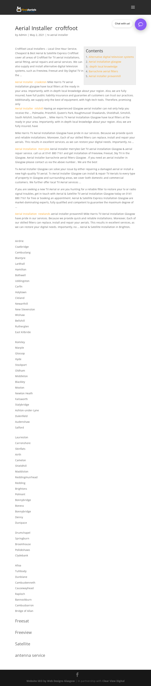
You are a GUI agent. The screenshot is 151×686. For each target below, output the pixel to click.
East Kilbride (23, 332)
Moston (19, 387)
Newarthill (21, 303)
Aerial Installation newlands (32, 214)
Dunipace (21, 522)
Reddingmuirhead (26, 477)
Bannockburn (23, 599)
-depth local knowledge (103, 66)
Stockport (21, 365)
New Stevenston (25, 309)
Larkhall (20, 263)
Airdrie (19, 241)
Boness (19, 505)
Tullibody (21, 571)
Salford (19, 427)
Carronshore (23, 443)
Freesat (22, 621)
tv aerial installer (57, 35)
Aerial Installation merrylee (32, 149)
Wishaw (20, 315)
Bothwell (20, 275)
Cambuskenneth (25, 582)
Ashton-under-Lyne (27, 410)
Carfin (18, 286)
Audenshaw (22, 422)
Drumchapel (22, 532)
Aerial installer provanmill (105, 76)
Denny (19, 517)
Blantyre (20, 258)
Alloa (18, 565)
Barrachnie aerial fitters (103, 71)
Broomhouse (23, 544)
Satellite (22, 643)
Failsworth (21, 399)
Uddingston (22, 281)
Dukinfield (21, 416)
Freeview (23, 632)
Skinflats (20, 448)
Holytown (21, 292)
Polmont (20, 494)
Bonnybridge (23, 500)
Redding (20, 483)
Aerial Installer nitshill (29, 108)
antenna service (30, 655)
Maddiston (21, 471)
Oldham (20, 370)
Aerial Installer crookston (31, 82)
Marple (19, 347)
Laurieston (21, 437)
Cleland (19, 298)
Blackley (20, 382)
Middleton (21, 376)
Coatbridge (22, 246)
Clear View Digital (113, 681)
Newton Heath (24, 393)
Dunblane (21, 577)
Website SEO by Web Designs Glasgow (51, 681)
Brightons (21, 488)
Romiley (20, 342)
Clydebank (21, 555)
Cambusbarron (24, 605)
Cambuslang (23, 252)
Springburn (22, 538)
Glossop (20, 353)
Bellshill (20, 320)
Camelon (20, 460)
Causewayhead (24, 588)
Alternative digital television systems (111, 57)
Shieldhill (21, 466)
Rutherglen (22, 326)
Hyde (18, 359)
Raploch (20, 594)
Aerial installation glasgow (105, 61)
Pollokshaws (22, 550)
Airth (18, 454)
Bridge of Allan (24, 611)
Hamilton (20, 269)
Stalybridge (22, 404)
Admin (23, 35)
